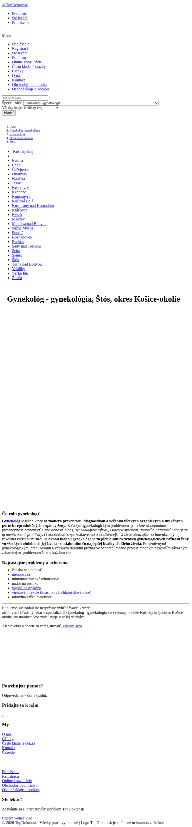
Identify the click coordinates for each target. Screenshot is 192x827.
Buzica (17, 160)
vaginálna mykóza (26, 588)
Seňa (16, 251)
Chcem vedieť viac (17, 818)
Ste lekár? (20, 18)
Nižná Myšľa (22, 228)
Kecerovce (20, 187)
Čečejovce (20, 169)
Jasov (16, 183)
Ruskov (18, 242)
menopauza (21, 574)
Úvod (13, 127)
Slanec (17, 255)
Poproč (17, 232)
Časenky (9, 752)
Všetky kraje (12, 107)
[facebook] (2, 715)
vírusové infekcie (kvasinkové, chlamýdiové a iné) (51, 592)
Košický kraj (17, 134)
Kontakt (18, 80)
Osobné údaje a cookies (31, 89)
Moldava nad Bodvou (29, 223)
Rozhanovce (22, 237)
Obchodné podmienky (29, 84)
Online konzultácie (27, 62)
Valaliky (18, 269)
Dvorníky (19, 174)
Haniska (18, 178)
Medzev (18, 219)
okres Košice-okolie (21, 138)
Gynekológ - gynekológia (25, 130)
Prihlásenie (20, 22)
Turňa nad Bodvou (27, 264)
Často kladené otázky (29, 66)
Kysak (17, 214)
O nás (16, 75)
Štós (12, 142)
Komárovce (21, 196)
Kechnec (19, 192)
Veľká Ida (20, 273)
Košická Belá (22, 201)
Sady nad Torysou (26, 246)
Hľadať (9, 113)
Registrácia (21, 48)
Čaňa (16, 165)
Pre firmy (19, 13)
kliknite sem (72, 626)
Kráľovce (19, 210)
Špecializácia (12, 103)
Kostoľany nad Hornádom (33, 205)
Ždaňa (17, 278)
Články (18, 71)
